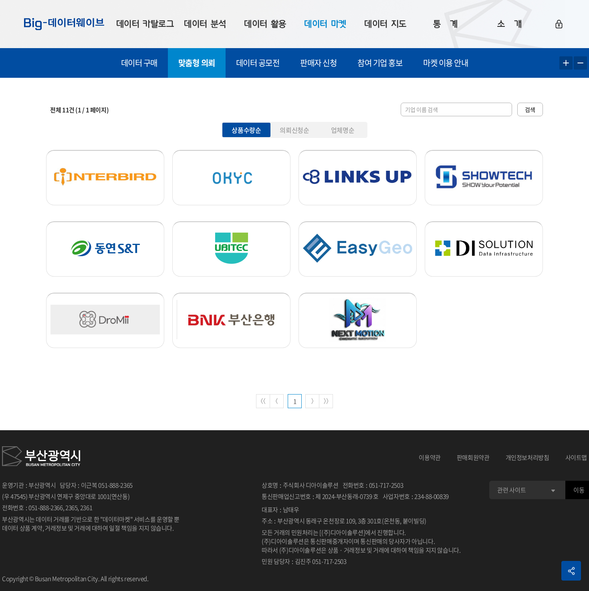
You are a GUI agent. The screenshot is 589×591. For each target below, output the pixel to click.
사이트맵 (576, 457)
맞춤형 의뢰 (196, 63)
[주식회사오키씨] (231, 177)
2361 (86, 507)
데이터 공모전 (258, 63)
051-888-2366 (45, 507)
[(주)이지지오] (357, 248)
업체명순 (342, 130)
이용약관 (430, 457)
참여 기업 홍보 (379, 63)
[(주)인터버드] (105, 177)
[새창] (41, 457)
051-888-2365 (115, 485)
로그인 (559, 24)
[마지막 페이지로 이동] (326, 401)
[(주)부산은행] (231, 320)
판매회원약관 (473, 457)
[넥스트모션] (357, 320)
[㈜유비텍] (231, 248)
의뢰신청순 (294, 130)
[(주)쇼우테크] (484, 177)
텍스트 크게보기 (566, 63)
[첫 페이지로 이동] (263, 401)
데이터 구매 (139, 63)
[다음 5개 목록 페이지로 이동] (312, 401)
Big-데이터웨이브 (64, 24)
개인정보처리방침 (527, 457)
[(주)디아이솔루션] (484, 248)
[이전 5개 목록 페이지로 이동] (277, 401)
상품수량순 (246, 130)
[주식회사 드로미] (105, 320)
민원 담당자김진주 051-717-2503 (304, 561)
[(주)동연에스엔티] (105, 248)
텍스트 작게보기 (580, 63)
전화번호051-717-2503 (373, 485)
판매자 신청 (318, 63)
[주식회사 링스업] (357, 177)
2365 (71, 507)
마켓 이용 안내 (445, 63)
